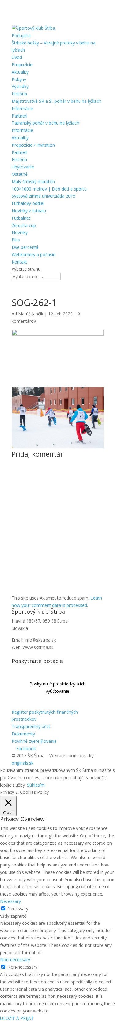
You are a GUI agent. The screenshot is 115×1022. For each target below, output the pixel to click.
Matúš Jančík (30, 314)
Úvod (17, 57)
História (19, 94)
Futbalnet (21, 218)
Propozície (22, 64)
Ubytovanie (23, 167)
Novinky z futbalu (29, 211)
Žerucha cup (24, 225)
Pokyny (19, 79)
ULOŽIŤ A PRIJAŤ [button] (16, 1018)
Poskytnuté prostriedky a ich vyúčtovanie (57, 687)
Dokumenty (23, 734)
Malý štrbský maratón (33, 181)
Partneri (19, 116)
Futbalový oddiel (28, 203)
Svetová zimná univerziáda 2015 (43, 196)
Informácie (22, 108)
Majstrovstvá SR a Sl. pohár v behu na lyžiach (56, 101)
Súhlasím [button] (36, 785)
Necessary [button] (10, 901)
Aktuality (20, 72)
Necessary (17, 909)
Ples (16, 240)
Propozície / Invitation (33, 145)
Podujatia (21, 35)
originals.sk (22, 763)
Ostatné (20, 174)
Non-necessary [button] (15, 959)
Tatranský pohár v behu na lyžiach (45, 123)
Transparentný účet (31, 726)
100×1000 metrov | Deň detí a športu (49, 189)
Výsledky (20, 86)
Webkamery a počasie (34, 254)
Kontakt (19, 262)
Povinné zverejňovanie (34, 741)
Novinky (20, 232)
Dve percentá (25, 247)
